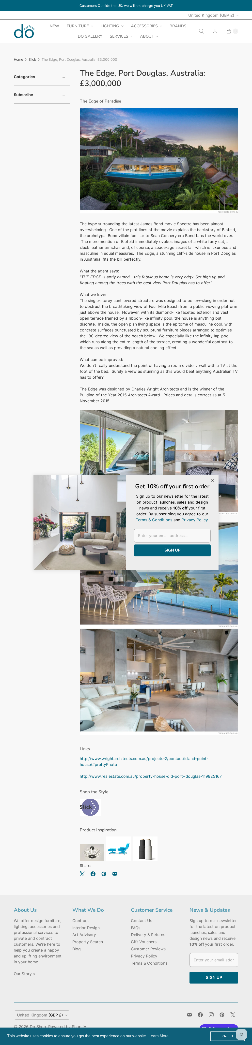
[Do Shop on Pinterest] (222, 1014)
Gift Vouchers (144, 941)
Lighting (110, 26)
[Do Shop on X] (232, 1014)
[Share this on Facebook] (93, 873)
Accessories (144, 26)
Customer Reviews (148, 948)
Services (119, 36)
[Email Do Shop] (189, 1014)
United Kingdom (211, 15)
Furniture (78, 26)
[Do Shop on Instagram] (211, 1014)
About (147, 36)
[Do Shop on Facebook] (200, 1014)
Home (18, 59)
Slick (32, 59)
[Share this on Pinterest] (103, 873)
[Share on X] (84, 873)
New (54, 26)
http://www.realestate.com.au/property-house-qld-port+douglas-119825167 (151, 776)
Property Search (87, 941)
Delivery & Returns (148, 934)
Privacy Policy (144, 956)
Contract (80, 920)
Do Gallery (90, 36)
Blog (76, 948)
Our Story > (25, 973)
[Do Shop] (24, 31)
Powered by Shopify (67, 1026)
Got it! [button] (227, 1036)
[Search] (201, 31)
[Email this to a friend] (114, 873)
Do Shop (38, 1026)
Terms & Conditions (149, 963)
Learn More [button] (159, 1036)
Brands (178, 26)
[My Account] (215, 31)
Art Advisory (84, 934)
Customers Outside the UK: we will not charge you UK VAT (126, 5)
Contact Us (141, 920)
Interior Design (86, 927)
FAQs (135, 927)
